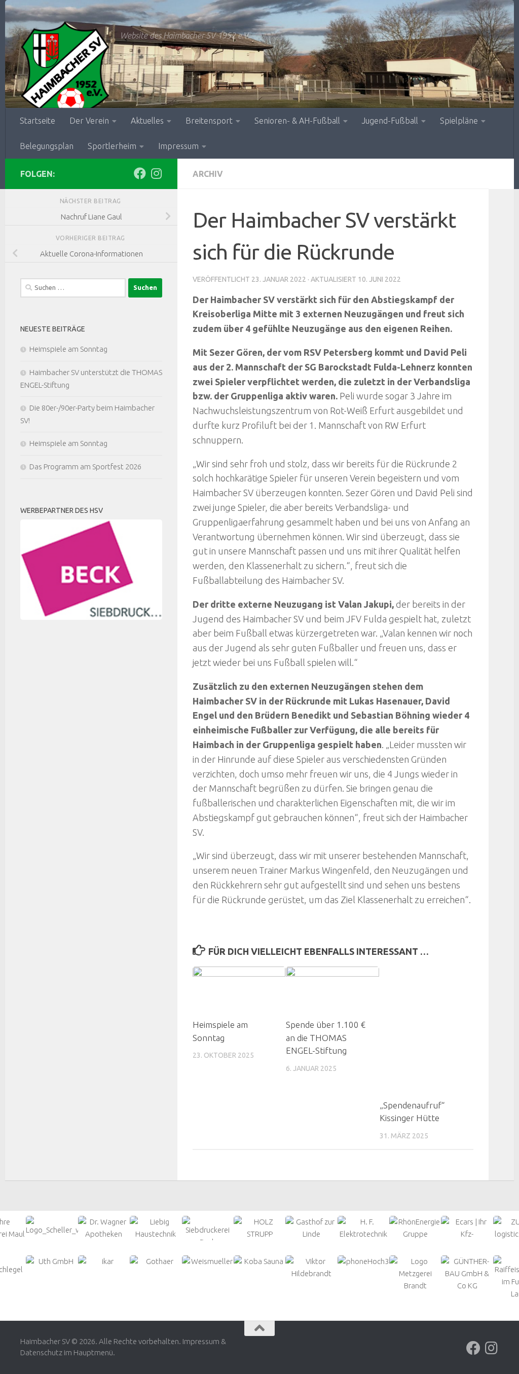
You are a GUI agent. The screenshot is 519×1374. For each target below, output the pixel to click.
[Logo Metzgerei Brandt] (415, 1273)
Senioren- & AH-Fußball (297, 120)
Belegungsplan (46, 146)
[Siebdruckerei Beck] (91, 569)
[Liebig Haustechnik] (155, 1228)
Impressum (178, 146)
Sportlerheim (112, 146)
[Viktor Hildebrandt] (311, 1267)
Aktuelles (147, 120)
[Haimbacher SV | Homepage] (65, 70)
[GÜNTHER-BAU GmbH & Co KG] (467, 1273)
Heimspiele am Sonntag (68, 349)
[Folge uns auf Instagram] (156, 173)
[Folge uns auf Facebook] (140, 173)
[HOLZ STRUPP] (259, 1228)
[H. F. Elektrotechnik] (363, 1228)
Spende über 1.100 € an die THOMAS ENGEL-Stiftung (325, 1037)
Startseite (37, 120)
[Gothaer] (155, 1261)
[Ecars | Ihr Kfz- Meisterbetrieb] (467, 1234)
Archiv (208, 173)
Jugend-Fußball (390, 120)
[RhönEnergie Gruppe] (415, 1228)
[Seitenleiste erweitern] (501, 174)
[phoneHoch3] (363, 1261)
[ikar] (104, 1261)
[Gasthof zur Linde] (311, 1228)
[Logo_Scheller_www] (52, 1226)
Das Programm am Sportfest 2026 (85, 466)
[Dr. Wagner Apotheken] (104, 1228)
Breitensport (209, 120)
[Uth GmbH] (52, 1261)
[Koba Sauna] (259, 1261)
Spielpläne (459, 120)
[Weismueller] (208, 1261)
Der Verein (89, 120)
